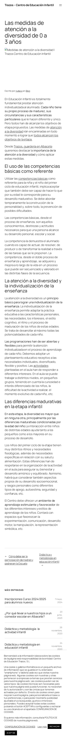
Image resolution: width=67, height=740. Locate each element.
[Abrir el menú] (60, 5)
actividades (41, 366)
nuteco (19, 90)
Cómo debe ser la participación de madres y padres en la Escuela (19, 560)
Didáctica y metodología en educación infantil (49, 558)
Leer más (42, 726)
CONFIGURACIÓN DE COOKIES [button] (20, 726)
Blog (28, 90)
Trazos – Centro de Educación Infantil (29, 5)
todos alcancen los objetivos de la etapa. (31, 137)
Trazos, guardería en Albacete (33, 146)
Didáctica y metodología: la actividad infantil (22, 630)
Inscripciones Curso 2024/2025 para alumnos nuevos (25, 600)
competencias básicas (33, 178)
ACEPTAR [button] (11, 732)
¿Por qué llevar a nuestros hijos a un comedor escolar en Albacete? (28, 615)
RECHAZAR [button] (55, 726)
